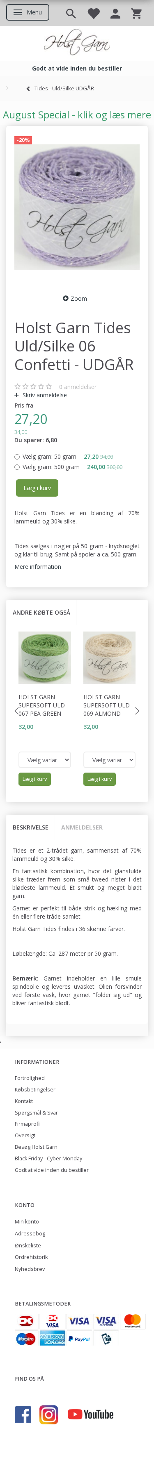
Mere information (37, 566)
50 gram (68, 456)
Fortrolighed (30, 1078)
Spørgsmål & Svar (36, 1112)
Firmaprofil (28, 1123)
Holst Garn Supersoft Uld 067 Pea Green (41, 705)
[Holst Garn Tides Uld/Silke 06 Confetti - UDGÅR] (77, 207)
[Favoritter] (93, 13)
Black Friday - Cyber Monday (48, 1158)
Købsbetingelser (35, 1089)
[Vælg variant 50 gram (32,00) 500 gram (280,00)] (44, 760)
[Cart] (136, 13)
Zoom (79, 298)
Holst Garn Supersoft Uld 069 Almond (106, 705)
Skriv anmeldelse (44, 395)
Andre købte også (41, 612)
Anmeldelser (82, 827)
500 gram (72, 467)
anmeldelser (78, 387)
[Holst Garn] (77, 43)
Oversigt (25, 1135)
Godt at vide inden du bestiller (52, 1170)
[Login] (115, 13)
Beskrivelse (30, 827)
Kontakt (24, 1101)
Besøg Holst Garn (36, 1146)
